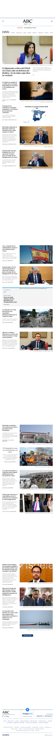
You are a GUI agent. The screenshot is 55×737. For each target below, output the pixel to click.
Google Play (49, 716)
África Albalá (4, 165)
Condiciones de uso (42, 720)
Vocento (5, 720)
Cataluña (29, 32)
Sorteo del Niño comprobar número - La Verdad (25, 730)
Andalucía (34, 32)
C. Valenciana (40, 32)
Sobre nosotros (11, 720)
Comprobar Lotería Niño (8, 727)
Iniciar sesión (52, 21)
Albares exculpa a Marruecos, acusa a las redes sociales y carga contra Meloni (10, 335)
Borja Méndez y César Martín (8, 440)
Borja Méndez (5, 144)
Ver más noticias (27, 635)
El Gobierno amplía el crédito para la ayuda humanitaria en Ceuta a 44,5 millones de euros (10, 85)
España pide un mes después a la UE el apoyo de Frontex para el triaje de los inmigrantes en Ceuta (9, 154)
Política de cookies (33, 720)
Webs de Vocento (48, 735)
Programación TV (48, 727)
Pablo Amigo (4, 260)
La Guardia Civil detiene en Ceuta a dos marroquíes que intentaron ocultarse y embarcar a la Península (10, 615)
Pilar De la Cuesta (5, 348)
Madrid (24, 32)
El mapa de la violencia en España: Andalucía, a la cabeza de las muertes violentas (10, 109)
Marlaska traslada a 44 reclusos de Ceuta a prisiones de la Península (10, 428)
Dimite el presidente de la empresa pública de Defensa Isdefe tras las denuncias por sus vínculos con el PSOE (10, 568)
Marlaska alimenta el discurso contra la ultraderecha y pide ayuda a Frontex (9, 129)
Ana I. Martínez (5, 119)
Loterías (20, 728)
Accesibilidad (9, 722)
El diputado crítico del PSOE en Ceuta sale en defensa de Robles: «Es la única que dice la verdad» (16, 72)
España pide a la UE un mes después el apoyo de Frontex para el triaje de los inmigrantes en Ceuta (9, 270)
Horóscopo (41, 727)
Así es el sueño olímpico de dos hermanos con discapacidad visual (10, 299)
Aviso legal (50, 720)
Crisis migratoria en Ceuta (30, 27)
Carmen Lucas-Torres (6, 99)
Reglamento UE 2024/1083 (18, 722)
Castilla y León (19, 32)
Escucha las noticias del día (28, 728)
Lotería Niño (16, 727)
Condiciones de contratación (31, 722)
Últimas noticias (14, 728)
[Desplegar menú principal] (3, 21)
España (5, 32)
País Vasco (46, 32)
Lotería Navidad (35, 727)
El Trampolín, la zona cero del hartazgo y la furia (10, 450)
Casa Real (13, 32)
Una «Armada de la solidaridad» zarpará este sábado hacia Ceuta (9, 248)
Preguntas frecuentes (39, 728)
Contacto (17, 720)
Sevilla (30, 24)
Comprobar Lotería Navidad (25, 727)
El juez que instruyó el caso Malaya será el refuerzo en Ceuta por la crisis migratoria (10, 497)
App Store (40, 716)
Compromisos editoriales (43, 722)
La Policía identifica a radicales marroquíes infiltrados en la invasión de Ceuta (9, 473)
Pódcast (37, 730)
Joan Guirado (5, 584)
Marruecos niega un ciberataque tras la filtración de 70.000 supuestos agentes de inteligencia (9, 591)
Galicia (51, 32)
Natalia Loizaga (7, 461)
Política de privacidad (24, 720)
